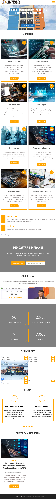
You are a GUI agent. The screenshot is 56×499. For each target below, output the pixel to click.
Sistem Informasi (42, 62)
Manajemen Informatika (41, 148)
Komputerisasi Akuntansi (42, 191)
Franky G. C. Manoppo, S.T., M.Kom (14, 293)
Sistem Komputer (14, 105)
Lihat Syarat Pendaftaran (35, 263)
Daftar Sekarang (18, 263)
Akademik (14, 460)
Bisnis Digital (41, 105)
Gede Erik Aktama (11, 472)
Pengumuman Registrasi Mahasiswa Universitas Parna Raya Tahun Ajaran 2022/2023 (14, 465)
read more (14, 78)
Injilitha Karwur (42, 406)
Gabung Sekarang (28, 23)
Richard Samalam (14, 406)
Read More (14, 486)
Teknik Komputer (14, 191)
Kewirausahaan (14, 148)
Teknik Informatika (14, 62)
